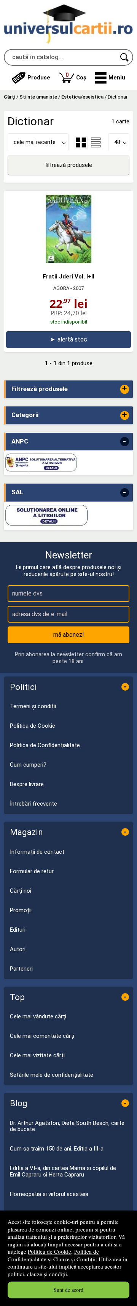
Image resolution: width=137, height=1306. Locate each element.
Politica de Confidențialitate (45, 745)
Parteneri (21, 968)
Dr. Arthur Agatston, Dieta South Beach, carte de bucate (67, 1126)
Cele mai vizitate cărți (37, 1055)
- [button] (124, 441)
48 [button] (117, 142)
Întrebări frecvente (33, 803)
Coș (75, 76)
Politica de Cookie (49, 1251)
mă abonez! (68, 634)
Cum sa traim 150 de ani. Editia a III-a (57, 1148)
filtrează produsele (68, 165)
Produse (38, 77)
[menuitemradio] (95, 142)
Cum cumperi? (28, 764)
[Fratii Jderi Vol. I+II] (68, 261)
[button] (110, 78)
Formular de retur (32, 871)
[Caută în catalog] (124, 57)
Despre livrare (27, 784)
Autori (17, 949)
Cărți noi (20, 890)
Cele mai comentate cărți (42, 1036)
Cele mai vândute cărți (38, 1016)
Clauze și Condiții (74, 1259)
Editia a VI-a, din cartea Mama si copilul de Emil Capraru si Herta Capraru (63, 1171)
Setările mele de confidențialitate (51, 1074)
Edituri (17, 929)
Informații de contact (37, 851)
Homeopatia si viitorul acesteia (49, 1194)
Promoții (21, 910)
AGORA (61, 288)
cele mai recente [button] (35, 142)
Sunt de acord (68, 1289)
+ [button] (124, 389)
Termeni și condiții (33, 706)
